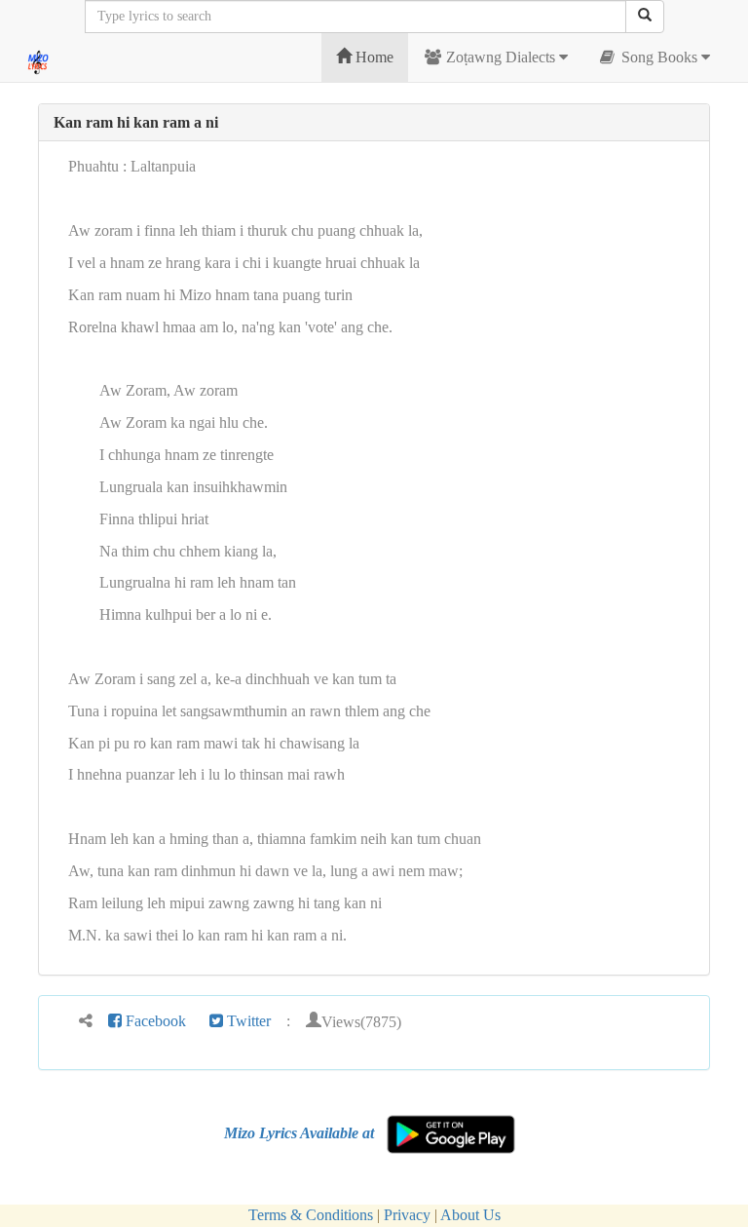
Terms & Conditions (310, 1215)
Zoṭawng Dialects (500, 57)
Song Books (659, 57)
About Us (470, 1215)
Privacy (407, 1215)
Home (372, 57)
